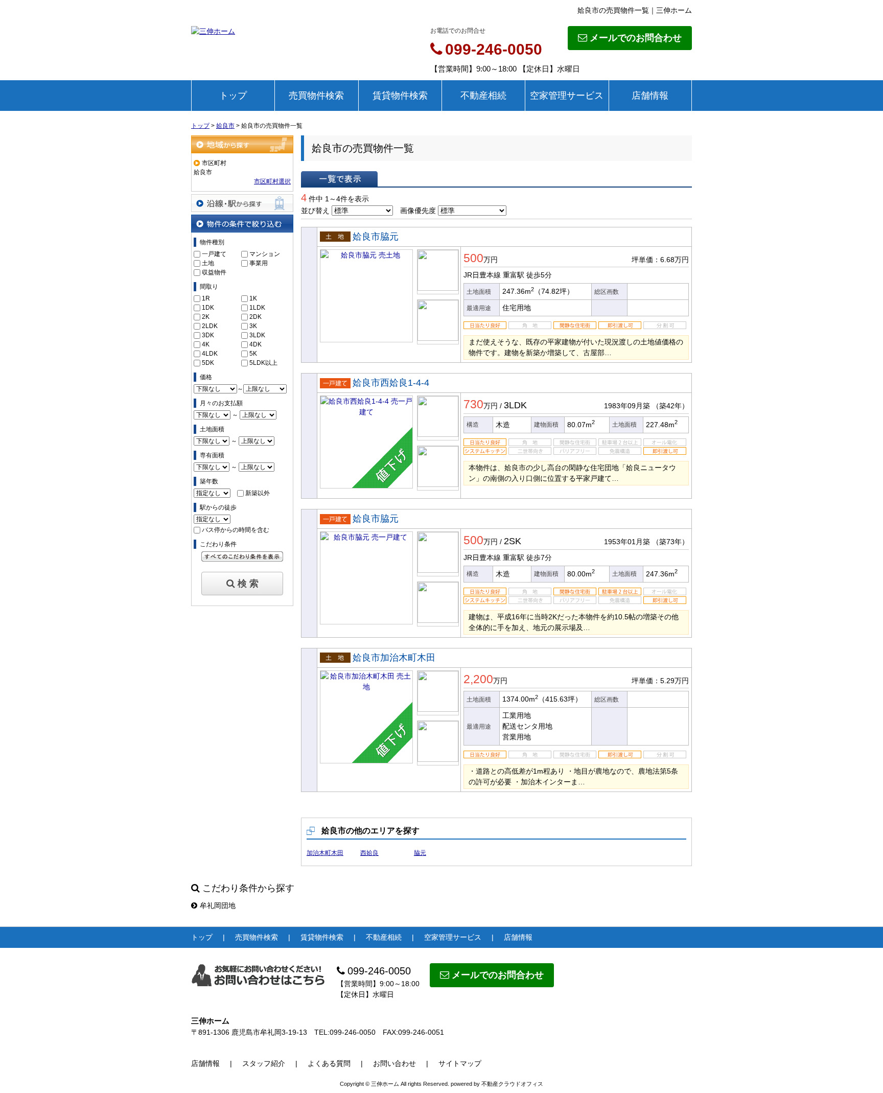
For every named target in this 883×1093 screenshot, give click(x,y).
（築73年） (670, 542)
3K (253, 326)
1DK (208, 307)
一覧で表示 (339, 179)
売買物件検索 (316, 95)
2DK (255, 316)
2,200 (478, 679)
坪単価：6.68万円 (660, 259)
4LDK (210, 353)
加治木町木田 (325, 852)
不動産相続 (483, 95)
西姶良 (369, 852)
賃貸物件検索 (400, 95)
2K (206, 316)
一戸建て (214, 254)
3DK (208, 335)
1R (206, 298)
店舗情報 (650, 95)
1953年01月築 (627, 542)
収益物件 (214, 272)
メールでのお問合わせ (636, 38)
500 (473, 258)
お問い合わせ (394, 1063)
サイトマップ (459, 1063)
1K (253, 298)
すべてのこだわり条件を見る (242, 556)
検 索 (248, 583)
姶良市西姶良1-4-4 (391, 383)
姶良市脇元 (376, 236)
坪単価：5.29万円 (660, 681)
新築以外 (257, 493)
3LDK (257, 335)
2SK (512, 541)
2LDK (210, 326)
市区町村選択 (272, 181)
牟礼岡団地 (218, 905)
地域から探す (242, 144)
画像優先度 (418, 210)
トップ (233, 95)
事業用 (258, 263)
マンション (264, 254)
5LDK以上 (263, 362)
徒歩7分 (539, 557)
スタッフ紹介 (263, 1063)
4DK (255, 344)
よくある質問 (329, 1063)
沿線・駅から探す (242, 203)
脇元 (420, 852)
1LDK (257, 307)
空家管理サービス (566, 95)
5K (253, 353)
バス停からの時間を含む (235, 529)
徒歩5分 (539, 275)
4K (206, 344)
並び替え (315, 210)
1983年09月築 (627, 406)
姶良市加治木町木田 (394, 658)
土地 (208, 263)
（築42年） (670, 406)
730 (473, 404)
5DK (208, 362)
